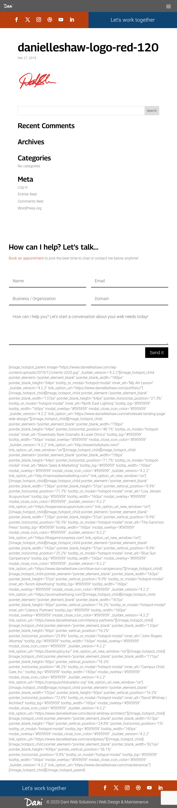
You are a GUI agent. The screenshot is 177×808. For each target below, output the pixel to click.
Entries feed (27, 194)
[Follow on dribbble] (49, 19)
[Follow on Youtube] (60, 19)
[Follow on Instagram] (38, 19)
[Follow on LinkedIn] (72, 19)
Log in (23, 187)
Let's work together (133, 20)
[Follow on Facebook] (16, 19)
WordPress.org (29, 208)
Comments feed (30, 201)
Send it (157, 352)
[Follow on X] (27, 19)
